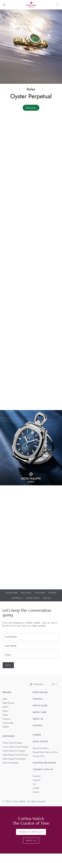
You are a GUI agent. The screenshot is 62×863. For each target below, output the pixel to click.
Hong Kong (33, 598)
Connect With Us (43, 769)
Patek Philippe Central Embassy (15, 754)
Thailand (40, 592)
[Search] (57, 4)
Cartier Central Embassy (12, 742)
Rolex (5, 698)
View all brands (12, 300)
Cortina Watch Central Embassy (15, 746)
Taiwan (52, 592)
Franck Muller (8, 722)
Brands (7, 692)
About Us (38, 718)
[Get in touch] (56, 857)
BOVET (5, 706)
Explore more (11, 224)
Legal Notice (40, 741)
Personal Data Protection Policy (45, 752)
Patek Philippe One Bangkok (14, 758)
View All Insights (13, 401)
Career (37, 734)
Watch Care (40, 712)
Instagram (37, 780)
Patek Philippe (8, 702)
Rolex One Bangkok (11, 762)
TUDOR (6, 726)
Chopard (6, 718)
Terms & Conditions (41, 748)
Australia (16, 598)
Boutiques (9, 736)
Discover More (11, 560)
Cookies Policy (39, 756)
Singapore (11, 592)
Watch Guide (40, 705)
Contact (38, 725)
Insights (38, 698)
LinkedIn (36, 788)
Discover (31, 107)
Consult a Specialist (31, 831)
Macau (47, 598)
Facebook (37, 776)
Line (34, 784)
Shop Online (40, 692)
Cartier (5, 714)
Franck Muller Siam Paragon (14, 750)
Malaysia (26, 592)
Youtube (36, 792)
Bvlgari (5, 710)
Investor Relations (44, 762)
